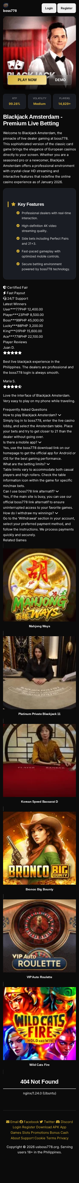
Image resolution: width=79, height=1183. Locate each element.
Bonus (55, 1132)
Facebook (31, 1122)
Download (44, 1127)
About (15, 1138)
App (63, 1127)
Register (66, 8)
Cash (64, 1132)
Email (14, 1122)
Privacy (62, 1138)
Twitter (49, 1122)
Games (16, 1132)
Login (49, 8)
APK (56, 1127)
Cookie (39, 1138)
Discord (66, 1122)
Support (27, 1138)
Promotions (40, 1132)
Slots (26, 1132)
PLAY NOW (27, 80)
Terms (51, 1138)
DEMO (60, 80)
